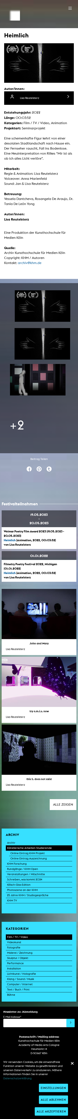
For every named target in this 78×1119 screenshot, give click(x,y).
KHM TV (12, 900)
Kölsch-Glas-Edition (19, 884)
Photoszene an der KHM (22, 890)
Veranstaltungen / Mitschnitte (26, 874)
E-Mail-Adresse (12, 1016)
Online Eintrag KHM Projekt (27, 853)
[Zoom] (42, 306)
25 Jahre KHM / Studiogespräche (27, 895)
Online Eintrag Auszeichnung (28, 858)
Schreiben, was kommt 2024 (24, 879)
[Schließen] (72, 1063)
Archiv (11, 842)
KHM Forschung (17, 863)
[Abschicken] (70, 1023)
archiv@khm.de (29, 263)
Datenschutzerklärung (17, 1078)
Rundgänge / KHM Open (22, 869)
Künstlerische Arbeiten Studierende (29, 848)
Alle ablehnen (53, 1099)
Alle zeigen (63, 804)
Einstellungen (53, 1088)
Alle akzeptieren (51, 1111)
